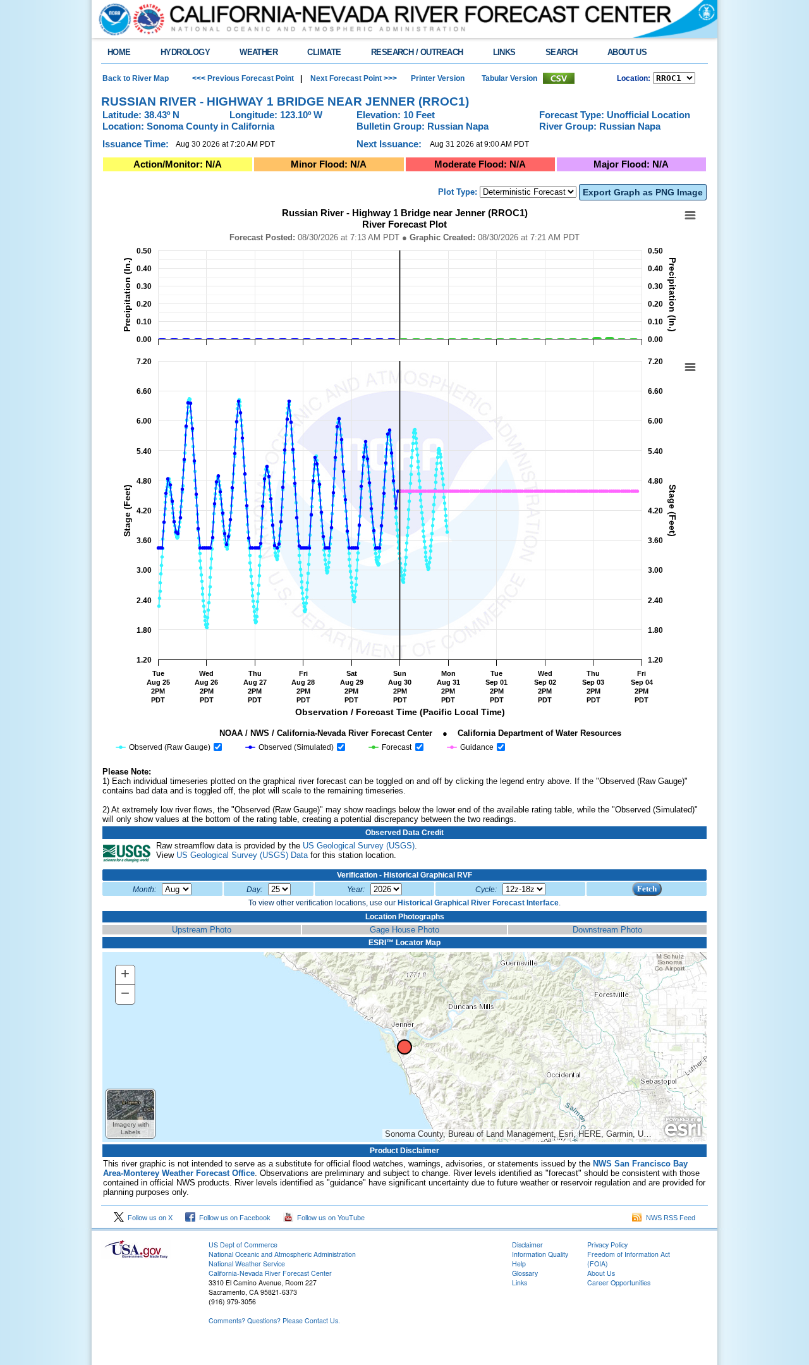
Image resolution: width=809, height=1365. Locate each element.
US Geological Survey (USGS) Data (242, 855)
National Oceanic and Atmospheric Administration (282, 1254)
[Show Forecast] (390, 747)
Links (519, 1282)
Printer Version (438, 78)
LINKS (504, 52)
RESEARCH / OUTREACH (417, 52)
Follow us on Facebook (233, 1217)
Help (519, 1263)
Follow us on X (148, 1217)
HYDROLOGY (185, 52)
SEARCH (561, 52)
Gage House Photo (404, 929)
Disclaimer (527, 1244)
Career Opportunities (618, 1282)
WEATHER (258, 52)
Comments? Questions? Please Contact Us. (274, 1320)
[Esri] (682, 1127)
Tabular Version (509, 78)
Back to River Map (135, 78)
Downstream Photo (607, 929)
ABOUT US (627, 52)
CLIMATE (324, 52)
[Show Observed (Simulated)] (290, 747)
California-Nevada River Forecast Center (270, 1273)
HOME (119, 52)
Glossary (525, 1273)
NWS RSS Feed (668, 1217)
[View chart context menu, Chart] (690, 367)
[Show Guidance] (470, 747)
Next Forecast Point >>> (352, 78)
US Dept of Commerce (243, 1244)
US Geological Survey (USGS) (359, 845)
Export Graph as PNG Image (643, 192)
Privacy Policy (607, 1244)
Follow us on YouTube (329, 1217)
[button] (130, 1114)
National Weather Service (247, 1263)
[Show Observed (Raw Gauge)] (163, 747)
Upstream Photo (201, 929)
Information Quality (540, 1254)
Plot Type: (457, 192)
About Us (601, 1273)
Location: (633, 78)
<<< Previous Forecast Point (243, 78)
